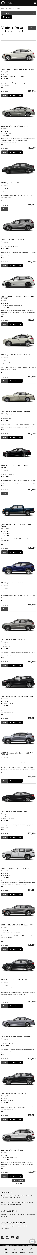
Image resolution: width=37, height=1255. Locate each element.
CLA (19, 1195)
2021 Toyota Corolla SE (10, 183)
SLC (20, 1198)
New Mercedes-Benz (7, 1195)
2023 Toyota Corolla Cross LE (12, 583)
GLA (32, 1195)
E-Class (23, 1195)
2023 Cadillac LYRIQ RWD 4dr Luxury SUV (17, 925)
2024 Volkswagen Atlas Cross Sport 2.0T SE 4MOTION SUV (17, 754)
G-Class (28, 1195)
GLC (2, 1198)
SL (18, 1198)
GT (11, 1198)
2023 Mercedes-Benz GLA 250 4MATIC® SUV (17, 696)
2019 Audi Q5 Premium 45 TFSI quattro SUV (17, 69)
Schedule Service (6, 1214)
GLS (8, 1198)
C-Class (15, 1195)
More (2, 87)
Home (2, 8)
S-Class (14, 1198)
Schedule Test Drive (16, 1214)
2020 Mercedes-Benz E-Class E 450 (14, 811)
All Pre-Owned (5, 1202)
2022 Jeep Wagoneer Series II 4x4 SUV (15, 868)
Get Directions (5, 1228)
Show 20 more (18, 1180)
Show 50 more (19, 1183)
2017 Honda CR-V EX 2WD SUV (12, 240)
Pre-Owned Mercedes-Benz (14, 1204)
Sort (32, 28)
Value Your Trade (27, 1214)
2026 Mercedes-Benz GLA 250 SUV (14, 980)
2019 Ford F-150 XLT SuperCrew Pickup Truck (16, 525)
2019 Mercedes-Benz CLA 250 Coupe (14, 126)
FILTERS (7, 17)
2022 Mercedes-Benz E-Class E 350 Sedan (16, 1036)
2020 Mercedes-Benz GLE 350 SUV (14, 639)
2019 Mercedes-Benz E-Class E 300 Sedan (16, 411)
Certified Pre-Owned (15, 1202)
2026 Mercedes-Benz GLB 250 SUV (14, 1150)
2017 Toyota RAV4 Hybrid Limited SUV (15, 355)
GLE (5, 1198)
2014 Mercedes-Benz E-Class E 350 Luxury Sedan (16, 466)
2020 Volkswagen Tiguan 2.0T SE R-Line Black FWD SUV (18, 297)
